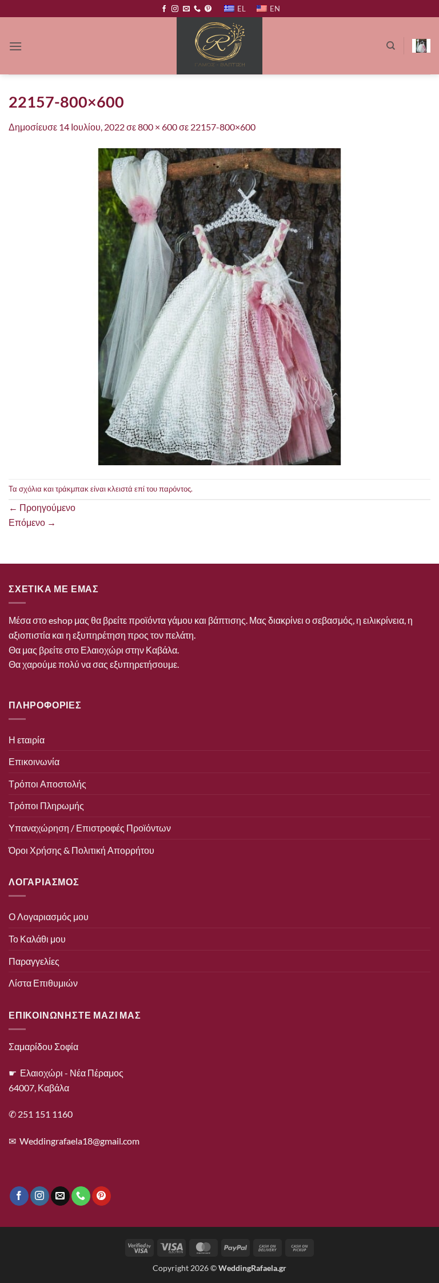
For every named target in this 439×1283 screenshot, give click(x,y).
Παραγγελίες (34, 961)
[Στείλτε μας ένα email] (186, 9)
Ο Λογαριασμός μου (49, 916)
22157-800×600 (223, 126)
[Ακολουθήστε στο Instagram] (174, 9)
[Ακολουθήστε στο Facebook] (164, 9)
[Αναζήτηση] (390, 46)
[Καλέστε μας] (197, 9)
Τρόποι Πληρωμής (46, 805)
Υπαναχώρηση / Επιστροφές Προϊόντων (90, 827)
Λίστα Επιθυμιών (43, 982)
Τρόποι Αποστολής (47, 783)
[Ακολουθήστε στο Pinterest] (208, 9)
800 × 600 (157, 126)
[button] (15, 46)
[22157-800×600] (219, 305)
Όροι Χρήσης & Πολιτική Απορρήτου (81, 850)
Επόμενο (32, 522)
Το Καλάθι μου (37, 938)
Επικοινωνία (34, 761)
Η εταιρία (27, 739)
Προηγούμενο (42, 507)
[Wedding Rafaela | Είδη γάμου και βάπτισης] (219, 45)
